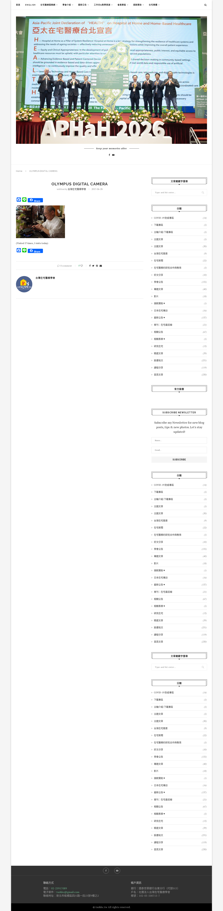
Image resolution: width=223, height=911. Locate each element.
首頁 (18, 5)
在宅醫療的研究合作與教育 (180, 267)
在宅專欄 (153, 5)
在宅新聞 (180, 260)
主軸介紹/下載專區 (180, 232)
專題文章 (180, 289)
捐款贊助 (137, 5)
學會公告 (180, 281)
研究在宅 (180, 346)
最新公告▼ (180, 317)
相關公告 (180, 331)
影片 (180, 296)
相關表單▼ (180, 338)
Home (19, 171)
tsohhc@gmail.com (67, 892)
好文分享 (180, 274)
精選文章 (180, 353)
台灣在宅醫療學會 (77, 189)
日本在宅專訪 (180, 310)
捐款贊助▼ (180, 303)
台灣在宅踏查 (180, 253)
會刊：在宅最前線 (180, 324)
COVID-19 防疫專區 (180, 217)
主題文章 (180, 239)
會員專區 (122, 5)
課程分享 (180, 367)
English (30, 5)
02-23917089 (59, 888)
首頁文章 (180, 374)
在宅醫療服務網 (47, 5)
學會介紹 (67, 5)
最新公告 (82, 5)
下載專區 (180, 224)
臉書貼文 (180, 360)
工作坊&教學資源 (102, 5)
